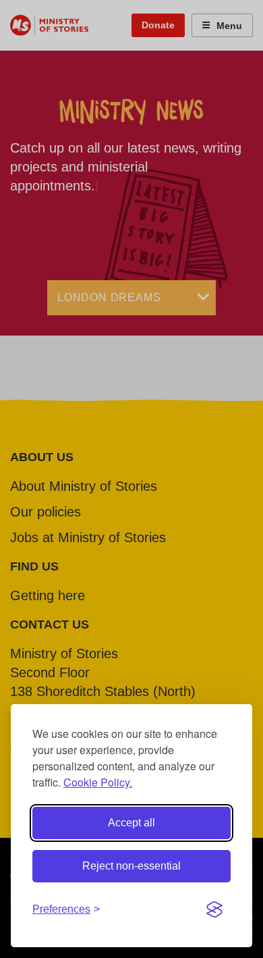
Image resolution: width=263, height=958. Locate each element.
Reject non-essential (131, 866)
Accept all (131, 822)
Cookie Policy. (97, 782)
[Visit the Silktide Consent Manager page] (214, 909)
